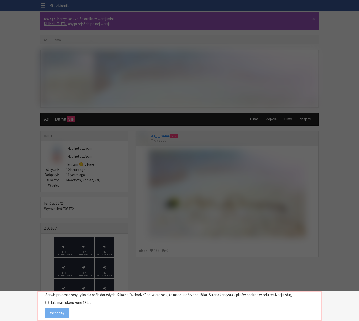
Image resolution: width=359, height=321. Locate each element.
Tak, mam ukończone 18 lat (70, 302)
